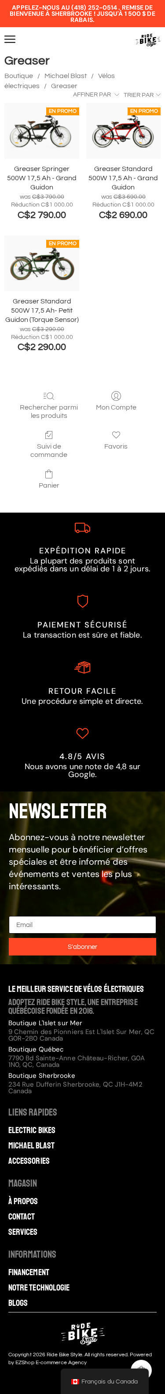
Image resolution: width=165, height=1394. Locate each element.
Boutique (18, 75)
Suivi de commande (48, 450)
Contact (21, 1216)
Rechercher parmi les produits (49, 411)
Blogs (18, 1303)
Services (23, 1232)
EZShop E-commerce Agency (51, 1362)
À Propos (23, 1201)
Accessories (29, 1161)
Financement (28, 1272)
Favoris (116, 446)
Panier (49, 485)
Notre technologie (39, 1287)
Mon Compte (116, 407)
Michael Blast (65, 75)
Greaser (64, 85)
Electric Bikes (31, 1130)
